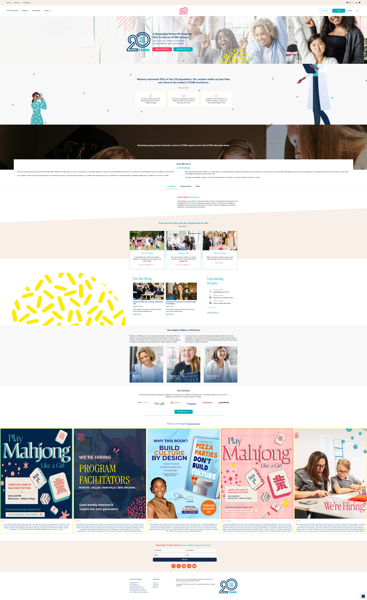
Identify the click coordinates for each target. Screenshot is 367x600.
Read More (137, 314)
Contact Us (156, 584)
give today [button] (219, 263)
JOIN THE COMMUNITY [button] (146, 265)
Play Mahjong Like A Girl (221, 292)
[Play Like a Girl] (183, 10)
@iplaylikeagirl (194, 424)
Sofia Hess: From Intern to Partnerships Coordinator (181, 303)
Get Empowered (134, 582)
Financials (155, 586)
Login (349, 10)
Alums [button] (9, 2)
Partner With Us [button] (183, 411)
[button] (347, 2)
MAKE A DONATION (162, 49)
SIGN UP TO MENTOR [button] (182, 265)
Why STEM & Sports (135, 586)
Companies (26, 2)
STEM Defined (134, 584)
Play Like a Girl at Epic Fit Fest (223, 297)
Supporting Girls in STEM (136, 587)
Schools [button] (17, 2)
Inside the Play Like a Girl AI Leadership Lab (148, 303)
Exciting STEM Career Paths (137, 589)
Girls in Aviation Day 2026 (221, 303)
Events (25, 10)
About (47, 10)
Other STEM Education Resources (139, 592)
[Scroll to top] (363, 596)
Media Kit (155, 587)
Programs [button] (36, 10)
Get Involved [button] (12, 10)
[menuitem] (9, 2)
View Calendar (211, 307)
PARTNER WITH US (183, 49)
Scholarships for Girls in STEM (138, 590)
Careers (155, 582)
